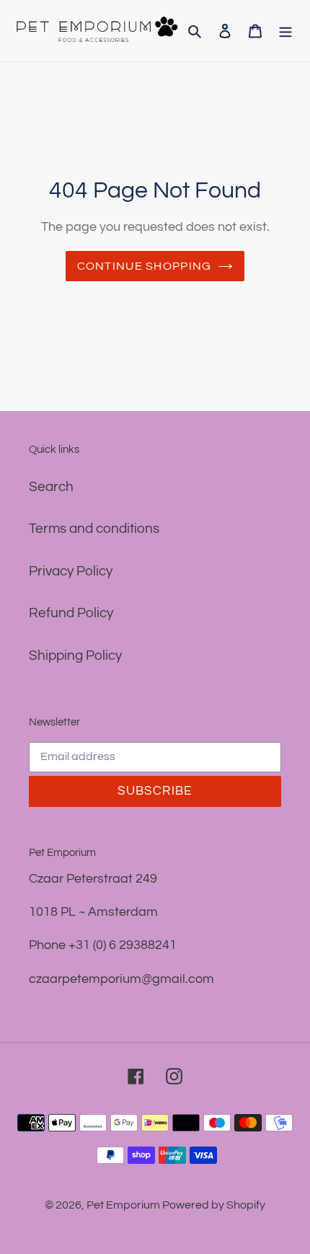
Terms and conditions (94, 528)
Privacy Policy (70, 571)
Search (51, 487)
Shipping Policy (75, 655)
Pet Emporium (124, 1205)
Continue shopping (144, 266)
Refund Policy (71, 613)
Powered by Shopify (213, 1205)
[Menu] (285, 30)
